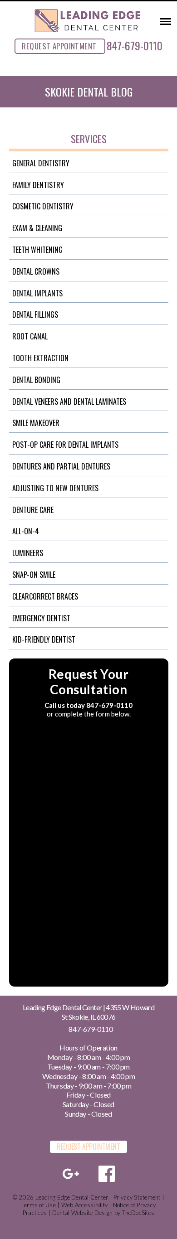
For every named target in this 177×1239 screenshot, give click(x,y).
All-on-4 (25, 531)
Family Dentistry (38, 184)
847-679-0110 (134, 45)
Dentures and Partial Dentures (61, 466)
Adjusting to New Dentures (55, 488)
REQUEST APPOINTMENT (59, 46)
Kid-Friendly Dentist (43, 639)
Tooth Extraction (40, 358)
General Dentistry (40, 163)
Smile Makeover (35, 422)
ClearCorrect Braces (45, 596)
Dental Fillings (35, 314)
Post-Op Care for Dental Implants (65, 444)
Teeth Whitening (37, 249)
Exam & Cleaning (37, 228)
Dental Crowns (35, 271)
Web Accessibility (84, 1205)
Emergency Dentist (41, 618)
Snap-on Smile (33, 574)
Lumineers (27, 552)
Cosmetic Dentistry (43, 206)
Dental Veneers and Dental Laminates (69, 401)
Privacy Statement (136, 1197)
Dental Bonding (36, 379)
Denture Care (33, 509)
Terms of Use (38, 1205)
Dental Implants (37, 293)
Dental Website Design (82, 1212)
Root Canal (30, 336)
